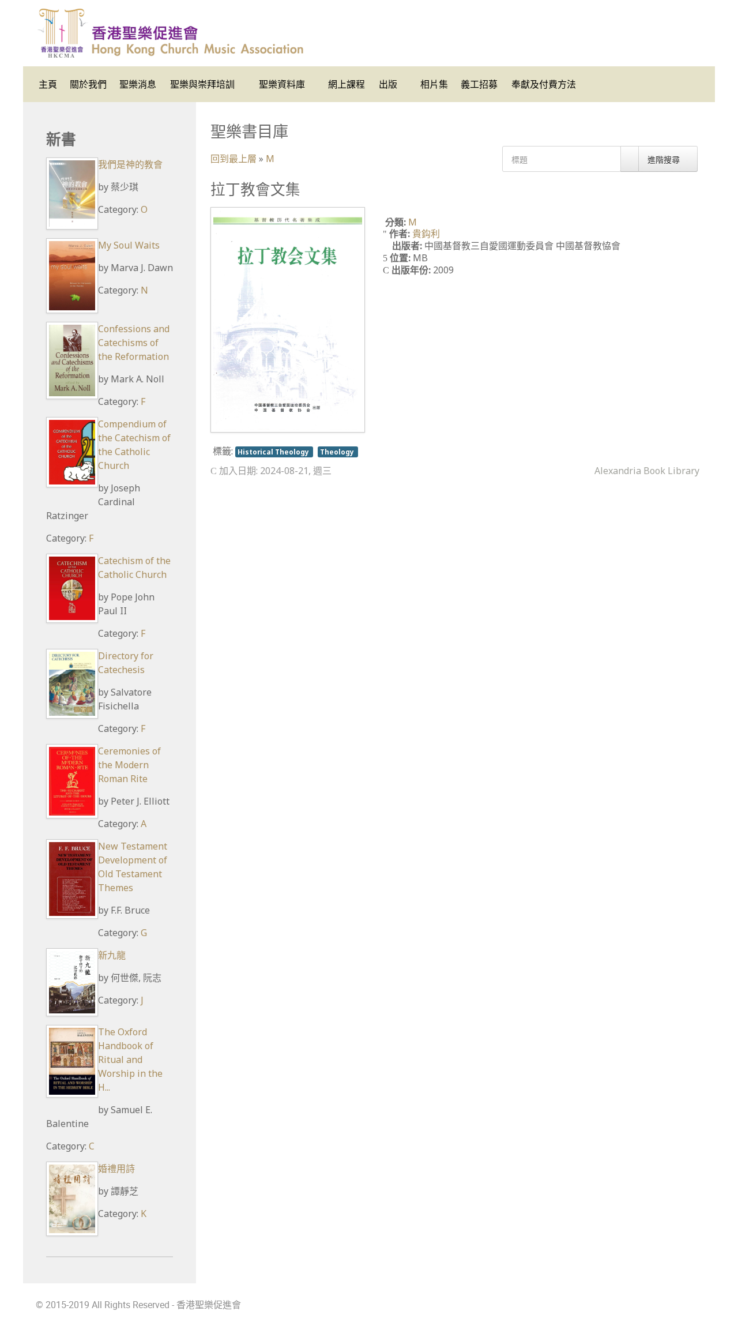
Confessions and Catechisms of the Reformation (134, 342)
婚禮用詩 (116, 1168)
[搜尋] (629, 159)
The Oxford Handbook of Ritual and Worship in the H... (130, 1060)
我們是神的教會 (130, 164)
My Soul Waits (129, 245)
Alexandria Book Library (646, 470)
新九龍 (112, 955)
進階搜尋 (664, 159)
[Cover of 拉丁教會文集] (287, 319)
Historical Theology (274, 451)
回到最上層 (233, 158)
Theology (338, 451)
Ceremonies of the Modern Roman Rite (129, 765)
